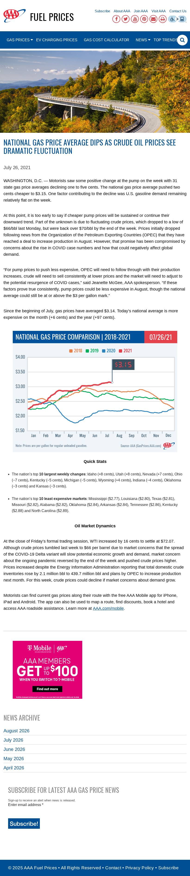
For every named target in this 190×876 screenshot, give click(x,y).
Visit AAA (159, 11)
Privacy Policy (139, 867)
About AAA (122, 11)
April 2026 (13, 767)
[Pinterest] (144, 19)
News (141, 40)
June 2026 (14, 749)
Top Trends (166, 40)
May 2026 (13, 758)
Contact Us (178, 11)
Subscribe (102, 11)
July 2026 (13, 740)
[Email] (153, 19)
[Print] (162, 19)
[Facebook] (116, 19)
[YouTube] (134, 19)
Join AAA (141, 11)
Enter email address (25, 805)
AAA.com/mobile (108, 608)
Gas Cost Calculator (106, 40)
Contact (113, 867)
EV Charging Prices (56, 40)
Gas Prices (18, 40)
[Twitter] (125, 19)
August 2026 (16, 730)
